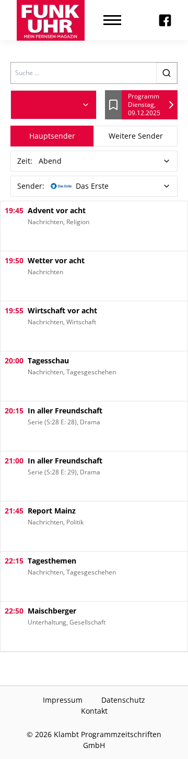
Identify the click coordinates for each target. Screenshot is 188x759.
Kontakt (94, 711)
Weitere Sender (136, 136)
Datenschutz (123, 700)
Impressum (63, 700)
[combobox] (53, 104)
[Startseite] (51, 20)
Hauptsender (52, 136)
